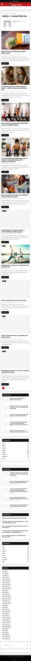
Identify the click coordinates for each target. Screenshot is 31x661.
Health (4, 32)
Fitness (4, 316)
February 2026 (5, 580)
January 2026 (5, 582)
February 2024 (5, 611)
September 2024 (6, 603)
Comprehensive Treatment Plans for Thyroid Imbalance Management (13, 231)
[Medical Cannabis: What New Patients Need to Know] (5, 400)
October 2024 (5, 601)
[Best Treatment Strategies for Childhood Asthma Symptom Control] (5, 432)
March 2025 (5, 592)
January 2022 (5, 638)
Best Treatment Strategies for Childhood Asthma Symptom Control (14, 196)
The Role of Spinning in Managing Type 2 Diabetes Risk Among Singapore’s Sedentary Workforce (14, 160)
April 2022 (4, 632)
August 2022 (5, 628)
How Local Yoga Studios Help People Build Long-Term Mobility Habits (14, 124)
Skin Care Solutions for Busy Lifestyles (14, 300)
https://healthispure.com (16, 21)
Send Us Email (15, 1)
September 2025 (6, 588)
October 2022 (5, 624)
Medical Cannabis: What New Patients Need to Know (17, 399)
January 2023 (5, 619)
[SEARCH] (27, 645)
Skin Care (4, 454)
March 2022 (5, 634)
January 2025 (5, 594)
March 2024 (5, 609)
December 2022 (6, 622)
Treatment (4, 175)
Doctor (3, 445)
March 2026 (5, 577)
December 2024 (6, 596)
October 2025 (5, 586)
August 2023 (5, 613)
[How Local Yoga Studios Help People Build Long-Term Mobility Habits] (5, 416)
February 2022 (5, 636)
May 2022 (4, 630)
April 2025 (4, 590)
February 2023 (5, 617)
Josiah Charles (12, 13)
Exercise (4, 351)
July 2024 (4, 605)
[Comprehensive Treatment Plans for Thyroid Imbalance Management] (5, 506)
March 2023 (5, 615)
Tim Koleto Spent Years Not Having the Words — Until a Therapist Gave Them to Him (14, 88)
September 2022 (6, 626)
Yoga (3, 458)
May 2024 (4, 607)
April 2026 (4, 575)
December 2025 (6, 584)
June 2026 (4, 573)
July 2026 (4, 571)
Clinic (3, 443)
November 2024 (6, 598)
